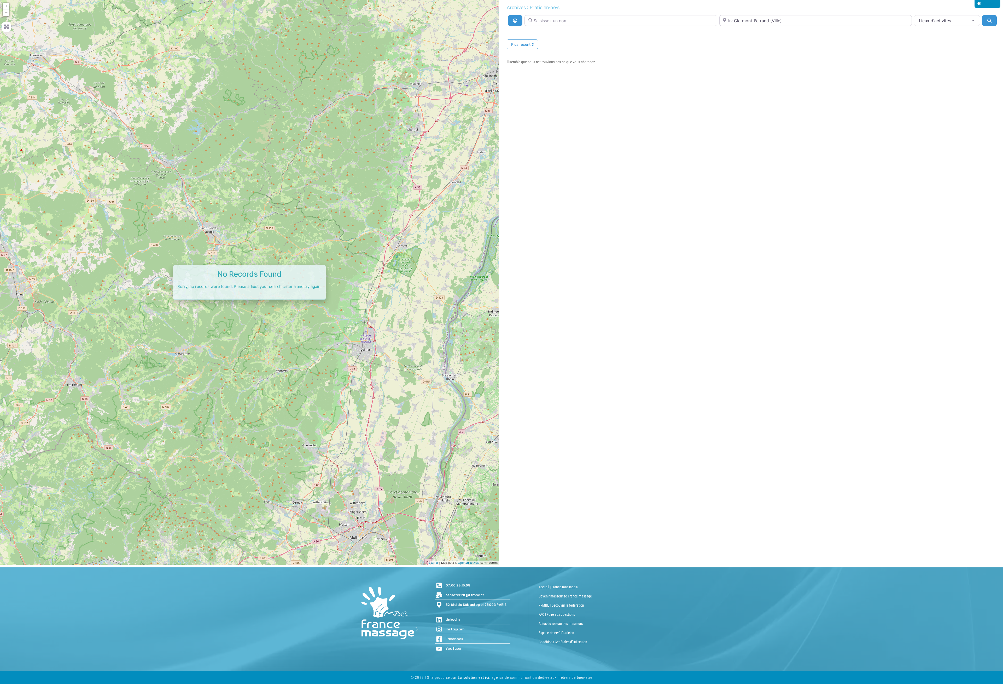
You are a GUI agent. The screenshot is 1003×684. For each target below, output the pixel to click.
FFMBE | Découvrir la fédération (561, 605)
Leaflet (433, 563)
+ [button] (6, 6)
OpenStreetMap (469, 563)
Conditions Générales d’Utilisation (563, 642)
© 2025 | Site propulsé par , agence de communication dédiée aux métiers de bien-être (501, 677)
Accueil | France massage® (558, 587)
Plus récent (521, 44)
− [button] (6, 12)
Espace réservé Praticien (556, 633)
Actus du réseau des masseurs (561, 624)
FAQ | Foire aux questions (557, 614)
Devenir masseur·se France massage (565, 596)
